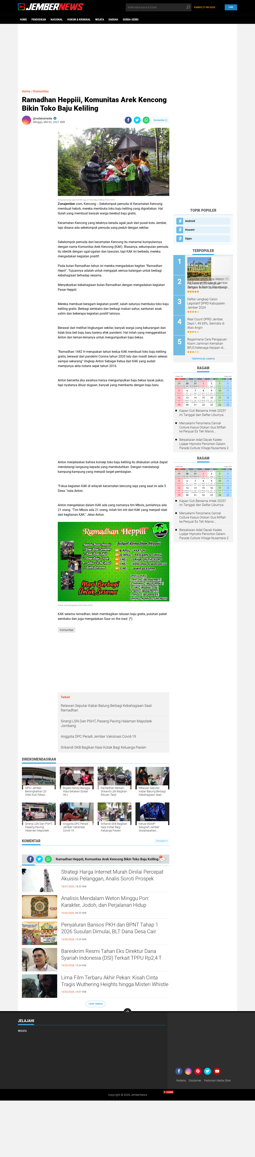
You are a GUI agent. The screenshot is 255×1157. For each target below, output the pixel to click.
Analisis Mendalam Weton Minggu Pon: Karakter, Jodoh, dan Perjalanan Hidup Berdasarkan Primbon (105, 905)
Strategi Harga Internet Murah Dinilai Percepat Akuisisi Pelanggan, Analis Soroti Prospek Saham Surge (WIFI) (112, 878)
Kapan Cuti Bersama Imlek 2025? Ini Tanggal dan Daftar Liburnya (202, 413)
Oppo (188, 238)
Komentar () (160, 120)
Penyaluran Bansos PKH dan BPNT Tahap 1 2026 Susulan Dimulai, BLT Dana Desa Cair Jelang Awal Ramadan (109, 931)
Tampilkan (161, 841)
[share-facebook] (128, 120)
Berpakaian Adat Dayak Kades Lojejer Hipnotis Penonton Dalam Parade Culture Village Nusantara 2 (204, 444)
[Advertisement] (127, 54)
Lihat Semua (96, 1004)
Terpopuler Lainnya (203, 359)
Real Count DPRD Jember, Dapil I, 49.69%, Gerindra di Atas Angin (206, 323)
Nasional (57, 19)
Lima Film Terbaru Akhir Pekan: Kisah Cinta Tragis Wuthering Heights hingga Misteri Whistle (114, 981)
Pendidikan (38, 19)
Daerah (113, 19)
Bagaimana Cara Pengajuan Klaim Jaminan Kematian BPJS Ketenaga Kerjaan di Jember (207, 343)
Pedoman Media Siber (217, 1080)
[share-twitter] (137, 120)
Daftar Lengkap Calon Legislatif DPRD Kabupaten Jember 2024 (206, 303)
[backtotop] (127, 1012)
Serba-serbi (130, 19)
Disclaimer (195, 1080)
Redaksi (181, 1080)
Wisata (99, 19)
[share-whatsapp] (146, 120)
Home (23, 19)
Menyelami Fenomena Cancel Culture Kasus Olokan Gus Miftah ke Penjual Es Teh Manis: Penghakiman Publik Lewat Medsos (202, 427)
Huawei (190, 229)
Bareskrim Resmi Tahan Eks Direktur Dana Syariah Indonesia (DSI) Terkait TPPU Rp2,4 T (111, 954)
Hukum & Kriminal (79, 19)
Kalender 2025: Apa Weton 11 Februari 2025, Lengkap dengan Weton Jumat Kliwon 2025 (208, 283)
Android (190, 221)
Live (231, 7)
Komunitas (41, 91)
